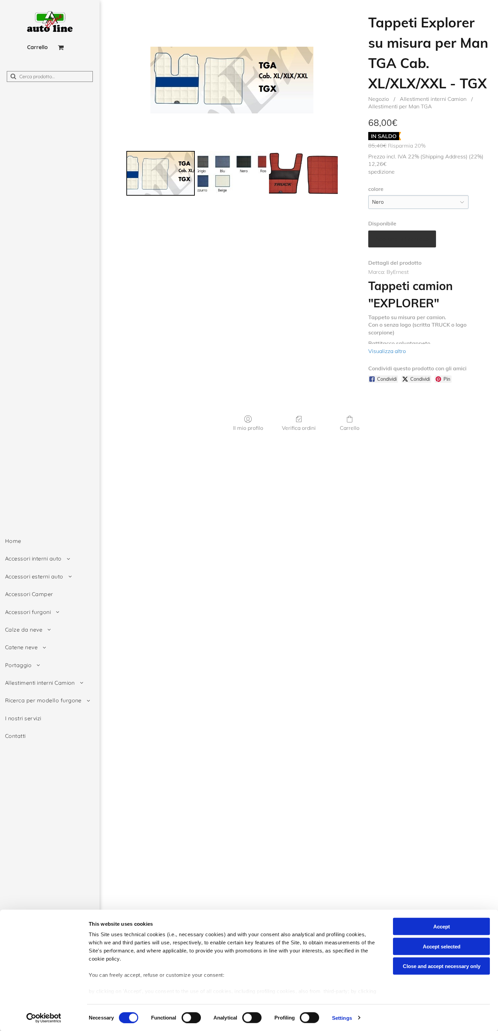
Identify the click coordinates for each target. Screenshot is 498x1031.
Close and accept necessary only (441, 966)
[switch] (191, 1017)
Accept (441, 926)
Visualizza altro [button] (387, 351)
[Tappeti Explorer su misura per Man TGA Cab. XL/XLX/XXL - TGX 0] (160, 173)
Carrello (349, 427)
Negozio (378, 98)
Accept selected (441, 946)
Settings (342, 1018)
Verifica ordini (299, 427)
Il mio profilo (248, 427)
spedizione (381, 171)
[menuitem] (50, 541)
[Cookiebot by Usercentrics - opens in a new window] (44, 1018)
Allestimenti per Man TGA (400, 106)
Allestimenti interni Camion (433, 98)
